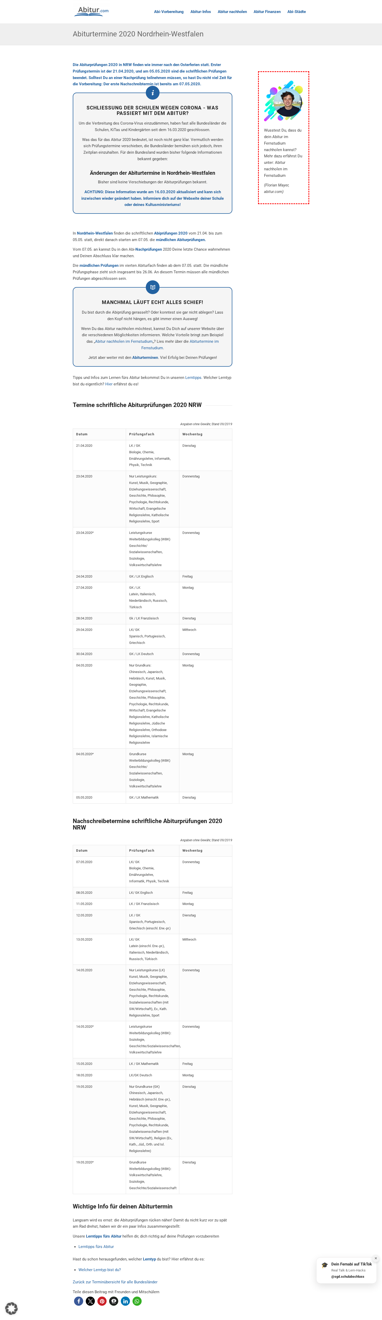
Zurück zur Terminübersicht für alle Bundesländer (115, 1282)
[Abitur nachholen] (91, 11)
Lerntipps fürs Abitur (96, 1246)
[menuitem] (169, 11)
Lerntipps (193, 377)
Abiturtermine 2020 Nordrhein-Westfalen (138, 34)
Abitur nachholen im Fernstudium (124, 341)
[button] (78, 1301)
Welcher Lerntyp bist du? (99, 1269)
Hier (109, 384)
